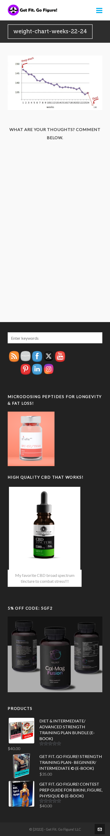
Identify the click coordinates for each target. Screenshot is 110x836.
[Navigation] (99, 10)
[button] (96, 337)
